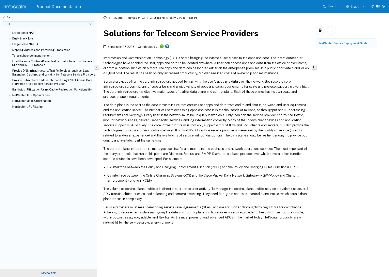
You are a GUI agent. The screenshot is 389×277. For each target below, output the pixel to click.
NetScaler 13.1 (136, 17)
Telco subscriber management (32, 55)
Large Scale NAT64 (25, 44)
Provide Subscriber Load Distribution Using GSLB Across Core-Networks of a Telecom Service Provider (53, 82)
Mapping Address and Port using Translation (41, 50)
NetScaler (117, 17)
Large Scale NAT (23, 32)
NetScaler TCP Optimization (31, 95)
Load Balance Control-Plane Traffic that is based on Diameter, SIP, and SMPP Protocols (53, 63)
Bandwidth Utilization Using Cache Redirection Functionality (52, 89)
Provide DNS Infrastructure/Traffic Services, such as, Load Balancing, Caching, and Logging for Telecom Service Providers (53, 72)
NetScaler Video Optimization (31, 100)
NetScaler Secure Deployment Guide (343, 43)
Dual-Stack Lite (22, 38)
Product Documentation (58, 6)
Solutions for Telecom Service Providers (173, 17)
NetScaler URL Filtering (28, 106)
